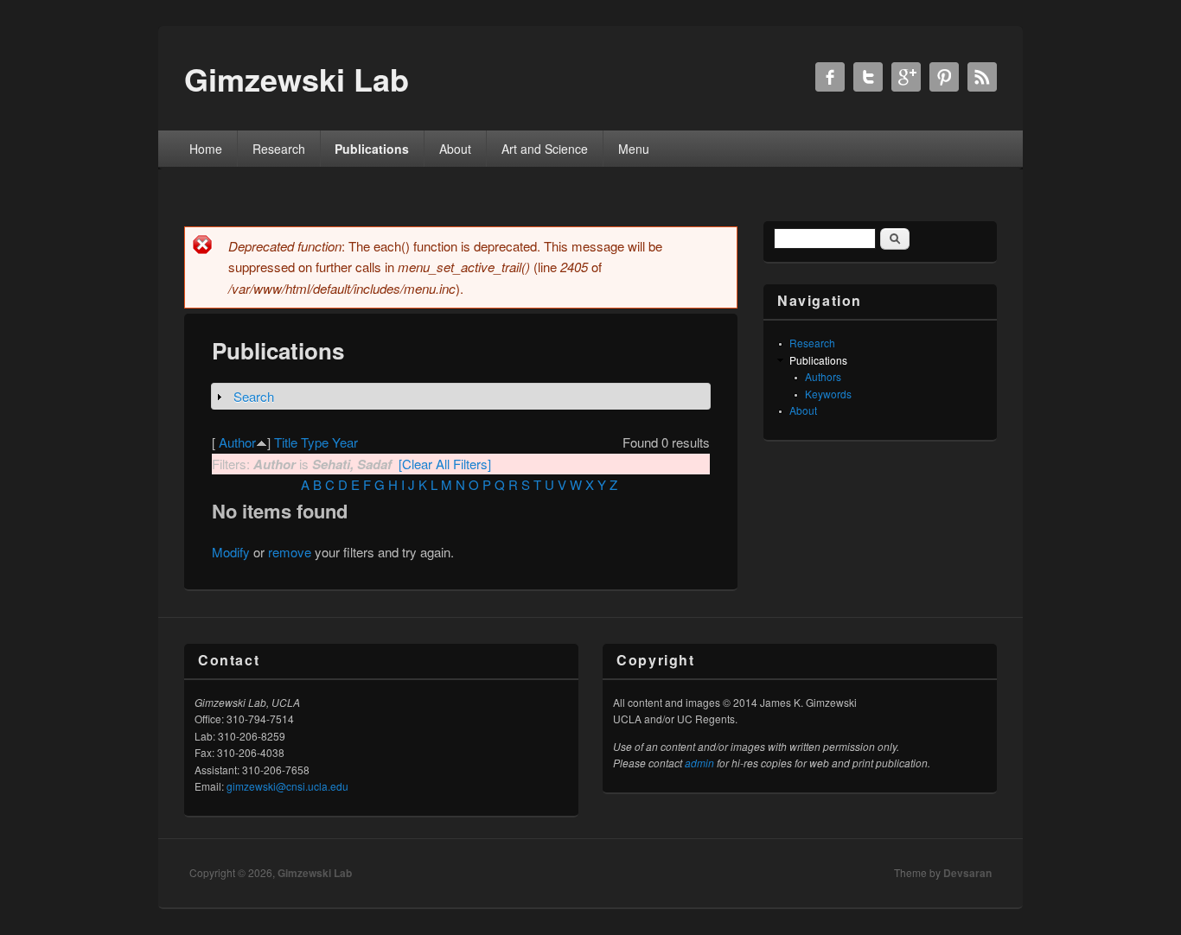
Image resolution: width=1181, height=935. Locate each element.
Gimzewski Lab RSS (982, 77)
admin (699, 762)
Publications (372, 148)
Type (315, 442)
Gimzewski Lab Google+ (906, 77)
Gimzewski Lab (315, 873)
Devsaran (967, 873)
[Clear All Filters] (445, 464)
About (455, 148)
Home (205, 148)
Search (253, 396)
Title (285, 442)
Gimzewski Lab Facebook (830, 77)
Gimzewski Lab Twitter (868, 77)
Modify (231, 552)
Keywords (828, 393)
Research (278, 148)
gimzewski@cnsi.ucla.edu (287, 786)
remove (289, 552)
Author (237, 442)
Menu (633, 148)
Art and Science (544, 148)
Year (345, 442)
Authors (823, 376)
